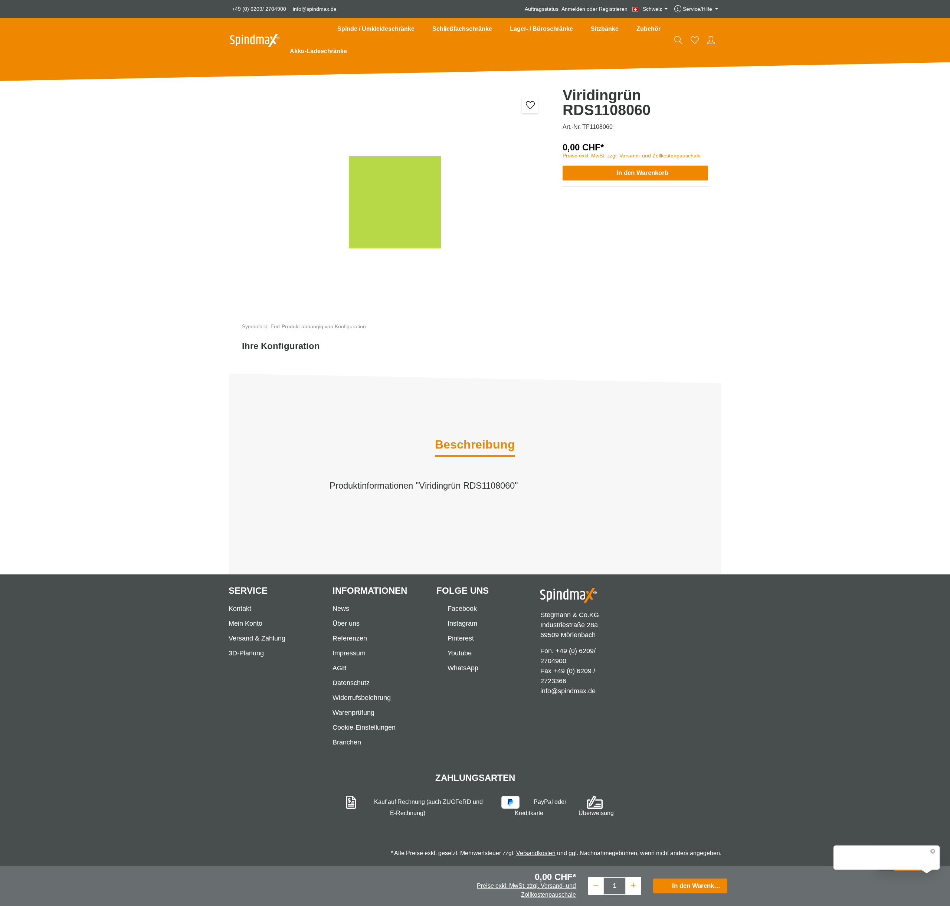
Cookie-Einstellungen (364, 727)
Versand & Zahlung (257, 638)
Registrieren (613, 9)
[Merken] (530, 105)
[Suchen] (678, 40)
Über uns (346, 623)
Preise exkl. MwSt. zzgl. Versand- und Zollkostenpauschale (632, 156)
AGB (339, 668)
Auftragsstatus (541, 9)
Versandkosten (536, 853)
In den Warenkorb (642, 172)
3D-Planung (246, 653)
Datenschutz (351, 683)
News (340, 608)
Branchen (346, 742)
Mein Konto (245, 623)
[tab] (475, 445)
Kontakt (240, 608)
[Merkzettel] (694, 40)
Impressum (349, 653)
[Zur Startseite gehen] (254, 40)
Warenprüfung (353, 712)
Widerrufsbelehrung (361, 697)
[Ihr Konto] (711, 40)
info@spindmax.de (315, 9)
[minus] (596, 885)
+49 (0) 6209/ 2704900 (259, 9)
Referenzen (349, 638)
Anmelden (573, 9)
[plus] (633, 885)
